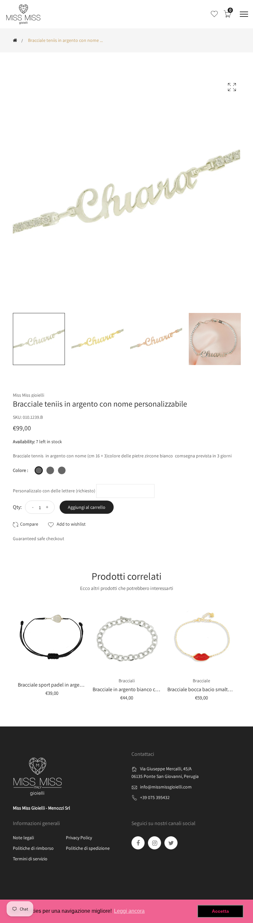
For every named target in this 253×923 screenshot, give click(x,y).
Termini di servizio (30, 859)
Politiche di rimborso (33, 848)
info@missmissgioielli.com (166, 787)
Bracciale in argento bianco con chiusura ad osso (146, 689)
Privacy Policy (79, 838)
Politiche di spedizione (88, 848)
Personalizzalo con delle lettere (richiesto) (54, 491)
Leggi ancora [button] (129, 911)
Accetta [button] (220, 911)
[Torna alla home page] (15, 40)
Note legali (23, 838)
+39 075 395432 (155, 797)
